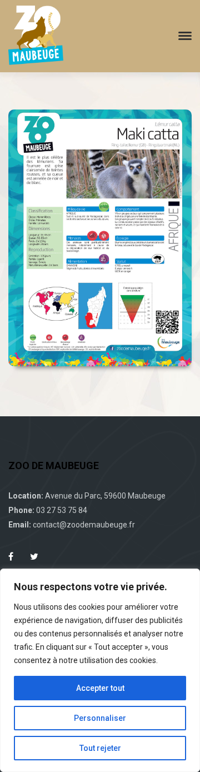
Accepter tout (100, 688)
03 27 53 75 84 (61, 510)
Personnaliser (100, 718)
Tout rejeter (100, 748)
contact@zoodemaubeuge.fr (84, 524)
